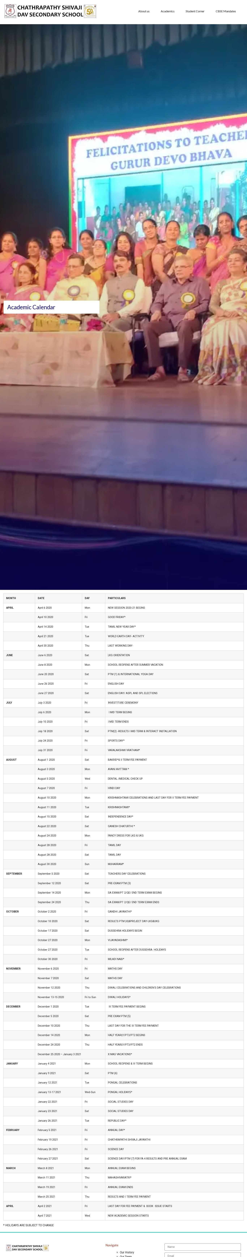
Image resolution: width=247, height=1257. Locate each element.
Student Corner (195, 11)
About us (144, 11)
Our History (127, 1252)
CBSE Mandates (226, 11)
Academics (167, 11)
